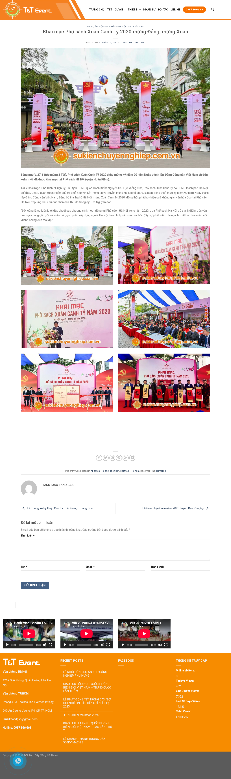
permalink (161, 470)
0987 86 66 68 (194, 9)
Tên (24, 566)
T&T (109, 9)
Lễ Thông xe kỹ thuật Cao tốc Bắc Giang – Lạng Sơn (60, 508)
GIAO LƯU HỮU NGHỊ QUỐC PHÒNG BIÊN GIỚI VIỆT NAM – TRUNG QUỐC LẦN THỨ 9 (87, 687)
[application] (29, 633)
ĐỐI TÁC (163, 9)
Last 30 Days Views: (188, 701)
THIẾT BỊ (133, 9)
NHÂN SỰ (149, 9)
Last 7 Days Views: (188, 691)
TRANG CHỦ (96, 9)
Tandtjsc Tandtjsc (133, 42)
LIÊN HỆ (175, 9)
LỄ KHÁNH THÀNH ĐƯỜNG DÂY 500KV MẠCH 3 (84, 740)
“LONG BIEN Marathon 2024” (81, 715)
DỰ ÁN (119, 9)
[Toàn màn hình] (50, 645)
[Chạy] (7, 645)
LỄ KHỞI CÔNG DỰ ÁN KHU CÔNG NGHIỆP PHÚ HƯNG (85, 673)
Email (90, 566)
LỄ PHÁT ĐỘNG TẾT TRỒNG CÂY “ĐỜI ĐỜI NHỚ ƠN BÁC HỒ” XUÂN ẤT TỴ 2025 (87, 703)
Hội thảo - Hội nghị (133, 26)
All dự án (92, 26)
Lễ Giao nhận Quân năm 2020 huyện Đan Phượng (173, 508)
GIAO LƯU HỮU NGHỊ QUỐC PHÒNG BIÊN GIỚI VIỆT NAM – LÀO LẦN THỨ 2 (87, 727)
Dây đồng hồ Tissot (46, 755)
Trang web (157, 566)
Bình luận (27, 535)
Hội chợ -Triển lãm (110, 26)
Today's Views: (185, 680)
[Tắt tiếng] (44, 645)
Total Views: (184, 711)
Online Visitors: (186, 670)
